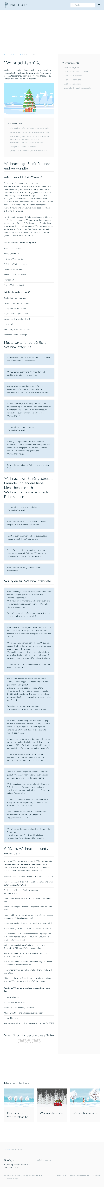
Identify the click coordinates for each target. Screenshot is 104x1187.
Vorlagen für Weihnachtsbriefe (23, 146)
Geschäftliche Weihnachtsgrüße (77, 88)
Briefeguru (10, 1160)
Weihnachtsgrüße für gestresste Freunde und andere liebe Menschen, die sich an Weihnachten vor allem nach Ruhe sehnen (29, 139)
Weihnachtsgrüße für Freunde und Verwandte (29, 128)
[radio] (20, 1041)
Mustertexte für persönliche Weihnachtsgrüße (29, 132)
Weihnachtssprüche (72, 79)
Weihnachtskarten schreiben (76, 71)
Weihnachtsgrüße (71, 67)
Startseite (7, 55)
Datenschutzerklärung (79, 1175)
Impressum (61, 1175)
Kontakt (96, 1175)
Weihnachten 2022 (17, 55)
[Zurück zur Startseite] (16, 5)
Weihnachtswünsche (73, 75)
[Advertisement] (52, 32)
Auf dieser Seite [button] (15, 123)
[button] (99, 5)
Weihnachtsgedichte (72, 84)
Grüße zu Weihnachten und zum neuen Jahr (28, 150)
